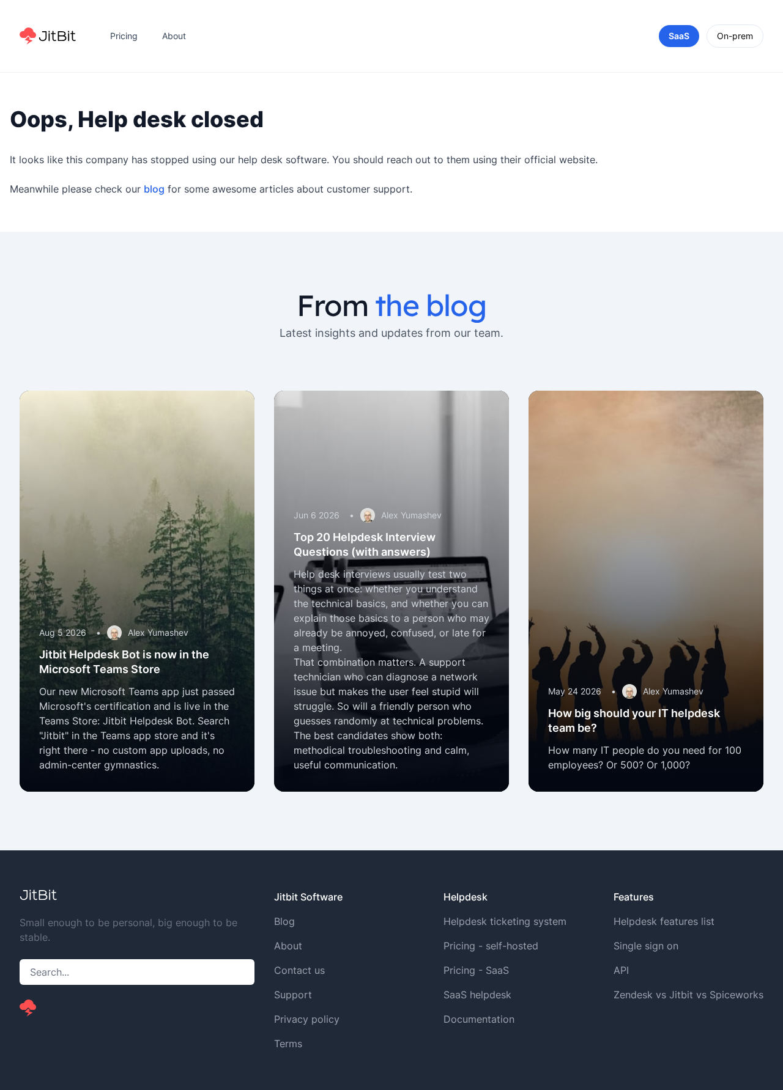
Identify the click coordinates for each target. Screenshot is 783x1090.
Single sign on (646, 946)
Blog (284, 921)
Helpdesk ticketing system (504, 921)
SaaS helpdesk (477, 995)
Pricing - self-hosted (490, 946)
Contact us (299, 970)
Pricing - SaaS (476, 970)
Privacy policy (307, 1019)
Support (293, 995)
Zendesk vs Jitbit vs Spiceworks (688, 995)
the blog (430, 305)
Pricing (124, 36)
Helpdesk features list (664, 921)
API (621, 970)
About (174, 36)
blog (154, 189)
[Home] (48, 36)
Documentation (478, 1019)
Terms (288, 1043)
